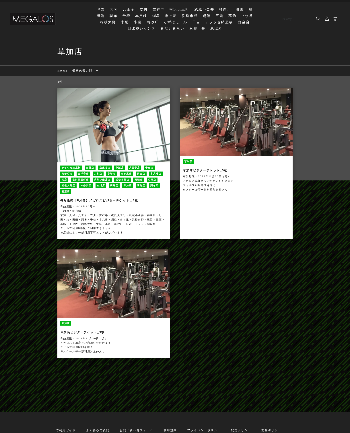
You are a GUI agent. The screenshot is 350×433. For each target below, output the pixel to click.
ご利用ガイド (66, 430)
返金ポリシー (271, 430)
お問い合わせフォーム (136, 430)
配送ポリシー (241, 430)
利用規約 (170, 430)
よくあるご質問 (98, 430)
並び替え (62, 71)
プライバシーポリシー (204, 430)
